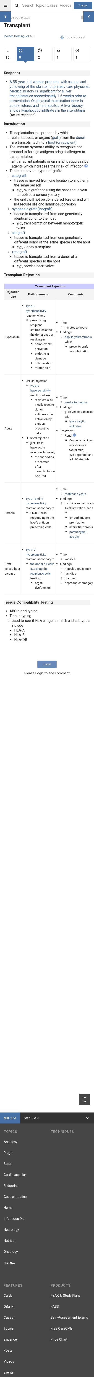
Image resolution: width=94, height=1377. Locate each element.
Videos (9, 1361)
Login (83, 5)
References (13, 652)
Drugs (8, 1153)
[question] (86, 166)
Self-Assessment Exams (69, 1317)
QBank (8, 1306)
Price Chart (59, 1339)
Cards (8, 1295)
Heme (8, 1208)
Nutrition (10, 1241)
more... (9, 1263)
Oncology (11, 1252)
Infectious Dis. (14, 1219)
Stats (8, 1164)
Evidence (10, 1339)
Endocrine (11, 1186)
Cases (8, 1317)
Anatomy (10, 1142)
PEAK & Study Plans (66, 1295)
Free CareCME (61, 1328)
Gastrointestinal (15, 1197)
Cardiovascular (15, 1175)
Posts (8, 1350)
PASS (55, 1306)
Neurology (11, 1230)
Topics (9, 1328)
